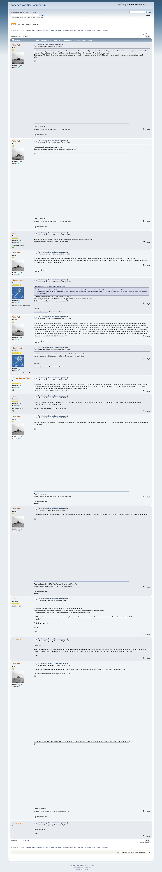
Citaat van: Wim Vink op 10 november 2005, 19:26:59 (50, 286)
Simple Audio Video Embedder (82, 867)
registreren (35, 12)
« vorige (142, 34)
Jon (14, 233)
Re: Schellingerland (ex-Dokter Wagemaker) (53, 141)
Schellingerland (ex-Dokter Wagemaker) (51, 44)
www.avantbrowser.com (41, 311)
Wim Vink (16, 45)
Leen (14, 598)
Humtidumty (17, 280)
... (21, 36)
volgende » (148, 34)
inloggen (28, 12)
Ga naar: (117, 852)
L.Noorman (80, 30)
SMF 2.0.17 (73, 865)
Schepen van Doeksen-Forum (28, 5)
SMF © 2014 (80, 865)
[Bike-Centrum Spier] (13, 248)
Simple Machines (89, 865)
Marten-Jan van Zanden (22, 378)
